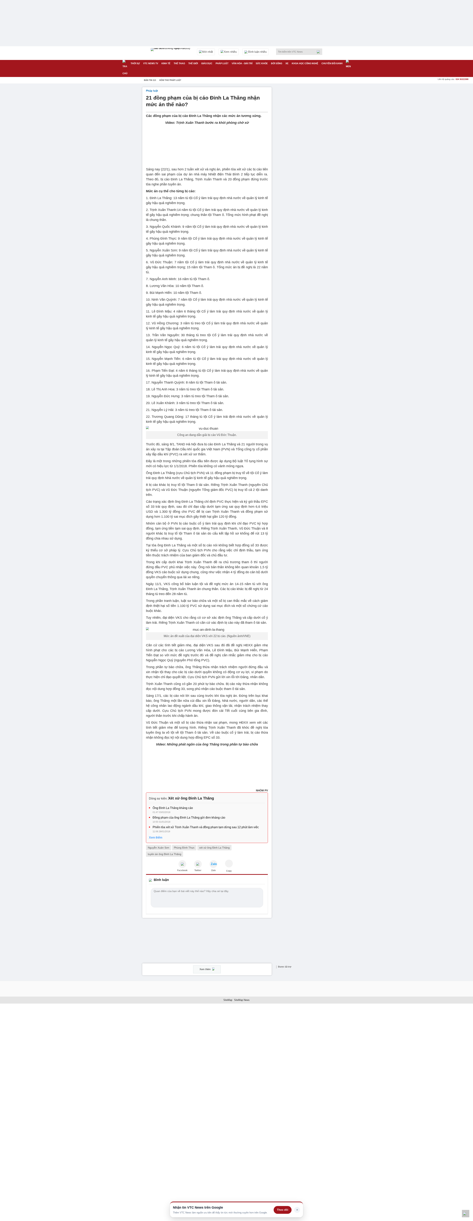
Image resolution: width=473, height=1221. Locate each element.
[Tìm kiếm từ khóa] (319, 52)
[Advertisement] (303, 142)
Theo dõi (282, 1209)
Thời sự (135, 63)
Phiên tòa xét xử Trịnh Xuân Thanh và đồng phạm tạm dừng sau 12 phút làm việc (206, 827)
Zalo (213, 870)
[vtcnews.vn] (182, 864)
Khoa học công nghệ (305, 63)
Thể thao (179, 63)
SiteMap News (242, 1000)
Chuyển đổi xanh (332, 63)
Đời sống (276, 63)
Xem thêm (155, 837)
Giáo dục (206, 63)
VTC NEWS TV (150, 63)
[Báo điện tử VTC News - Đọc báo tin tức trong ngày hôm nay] (171, 53)
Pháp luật (222, 63)
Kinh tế (165, 63)
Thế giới (193, 63)
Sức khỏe (262, 63)
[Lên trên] (465, 1213)
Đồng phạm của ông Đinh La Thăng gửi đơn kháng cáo (189, 817)
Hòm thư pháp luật (170, 80)
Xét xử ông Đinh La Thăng (191, 798)
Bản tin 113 (150, 80)
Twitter (197, 870)
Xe (286, 63)
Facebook (182, 870)
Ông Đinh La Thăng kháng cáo (173, 807)
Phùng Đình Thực (184, 847)
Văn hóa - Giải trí (242, 63)
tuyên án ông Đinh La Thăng (164, 854)
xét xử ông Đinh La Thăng (214, 847)
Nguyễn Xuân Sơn (158, 847)
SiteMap (227, 1000)
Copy (229, 871)
